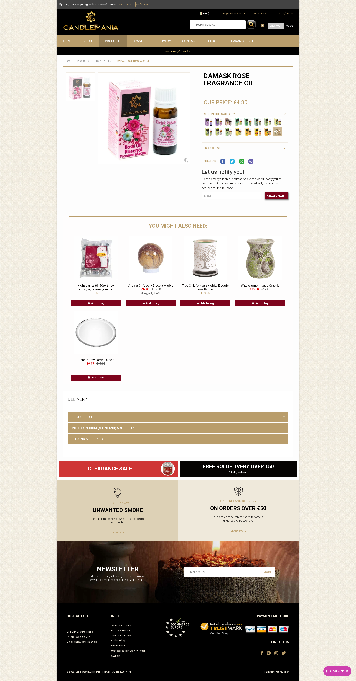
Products (113, 41)
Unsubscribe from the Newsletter (128, 650)
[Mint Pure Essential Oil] (248, 121)
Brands (139, 41)
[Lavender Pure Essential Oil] (208, 121)
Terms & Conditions (121, 635)
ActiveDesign (282, 672)
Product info (213, 148)
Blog (212, 41)
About (88, 41)
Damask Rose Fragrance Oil (133, 61)
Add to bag (98, 303)
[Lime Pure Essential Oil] (228, 131)
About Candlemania (121, 625)
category (228, 114)
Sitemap (115, 655)
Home (67, 41)
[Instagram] (276, 653)
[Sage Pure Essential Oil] (228, 121)
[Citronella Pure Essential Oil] (277, 121)
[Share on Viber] (251, 161)
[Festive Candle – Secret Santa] (167, 468)
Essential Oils (103, 61)
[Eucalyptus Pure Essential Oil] (208, 131)
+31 (277, 131)
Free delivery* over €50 (178, 51)
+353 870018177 (261, 13)
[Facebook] (262, 653)
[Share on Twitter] (232, 161)
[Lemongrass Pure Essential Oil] (238, 121)
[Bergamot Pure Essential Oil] (248, 131)
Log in (289, 13)
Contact (189, 41)
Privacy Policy (118, 645)
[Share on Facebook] (223, 161)
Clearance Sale (240, 41)
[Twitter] (283, 653)
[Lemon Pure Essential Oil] (238, 131)
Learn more (124, 4)
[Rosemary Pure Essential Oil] (218, 121)
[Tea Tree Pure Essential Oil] (267, 121)
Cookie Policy (118, 640)
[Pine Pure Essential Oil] (257, 121)
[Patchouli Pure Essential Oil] (218, 131)
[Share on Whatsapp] (241, 161)
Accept (143, 4)
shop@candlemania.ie (233, 13)
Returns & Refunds (121, 630)
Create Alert (276, 195)
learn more (117, 532)
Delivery (163, 41)
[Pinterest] (269, 653)
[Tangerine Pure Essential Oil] (267, 131)
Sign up (280, 13)
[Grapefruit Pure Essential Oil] (257, 131)
